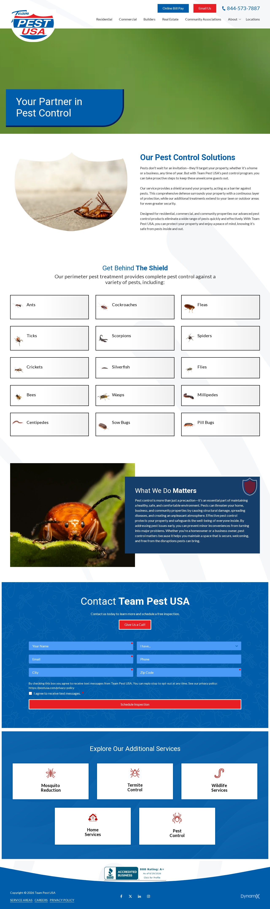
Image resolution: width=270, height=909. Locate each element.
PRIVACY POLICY (62, 900)
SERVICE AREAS (21, 900)
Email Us (204, 8)
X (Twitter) (130, 896)
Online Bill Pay (173, 8)
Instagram (148, 896)
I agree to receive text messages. (59, 693)
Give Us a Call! (135, 624)
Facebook (121, 896)
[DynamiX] (250, 896)
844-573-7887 (243, 8)
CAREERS (41, 900)
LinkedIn (139, 896)
